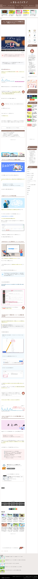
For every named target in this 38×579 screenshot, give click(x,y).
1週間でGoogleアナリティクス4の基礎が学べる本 (13, 464)
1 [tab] (17, 17)
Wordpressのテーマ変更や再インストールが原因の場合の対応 (32, 159)
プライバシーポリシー (22, 576)
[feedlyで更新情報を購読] (14, 509)
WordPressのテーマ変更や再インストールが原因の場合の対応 (11, 135)
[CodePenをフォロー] (13, 509)
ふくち (32, 54)
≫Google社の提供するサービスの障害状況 (7, 216)
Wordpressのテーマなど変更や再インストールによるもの (32, 156)
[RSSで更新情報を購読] (16, 509)
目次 (12, 130)
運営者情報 (36, 576)
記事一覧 (17, 576)
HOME (14, 576)
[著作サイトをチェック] (9, 509)
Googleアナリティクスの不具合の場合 (8, 133)
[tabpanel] (4, 13)
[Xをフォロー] (11, 509)
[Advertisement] (13, 30)
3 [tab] (19, 17)
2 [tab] (18, 17)
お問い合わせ (31, 576)
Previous (0, 13)
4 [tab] (20, 17)
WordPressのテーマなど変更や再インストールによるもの (11, 134)
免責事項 (27, 576)
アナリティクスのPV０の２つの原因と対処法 (8, 132)
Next (37, 13)
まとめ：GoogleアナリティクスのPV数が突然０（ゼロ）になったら (11, 136)
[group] (5, 154)
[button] (23, 50)
